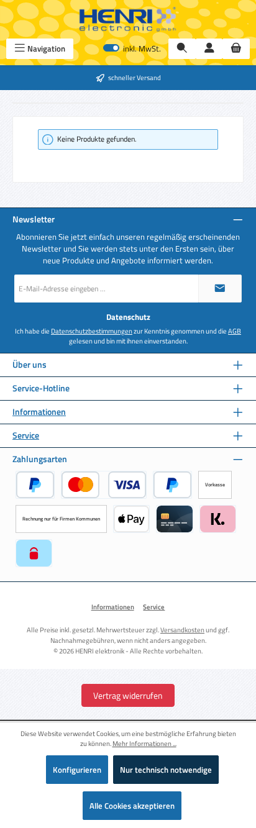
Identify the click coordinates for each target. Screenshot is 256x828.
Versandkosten (182, 629)
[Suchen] (182, 49)
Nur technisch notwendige (166, 769)
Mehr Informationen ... (144, 743)
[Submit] (220, 289)
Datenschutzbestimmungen (91, 331)
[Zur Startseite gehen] (128, 19)
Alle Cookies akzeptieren (132, 805)
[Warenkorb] (236, 49)
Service (25, 435)
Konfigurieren (77, 769)
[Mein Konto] (209, 49)
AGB (234, 331)
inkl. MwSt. (132, 49)
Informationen (39, 412)
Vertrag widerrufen (128, 695)
